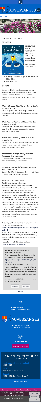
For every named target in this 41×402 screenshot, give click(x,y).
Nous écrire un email (20, 346)
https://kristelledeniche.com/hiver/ (14, 244)
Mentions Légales (20, 381)
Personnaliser (34, 400)
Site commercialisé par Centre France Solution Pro (16, 390)
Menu (5, 17)
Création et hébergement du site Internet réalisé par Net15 (20, 390)
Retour (20, 291)
